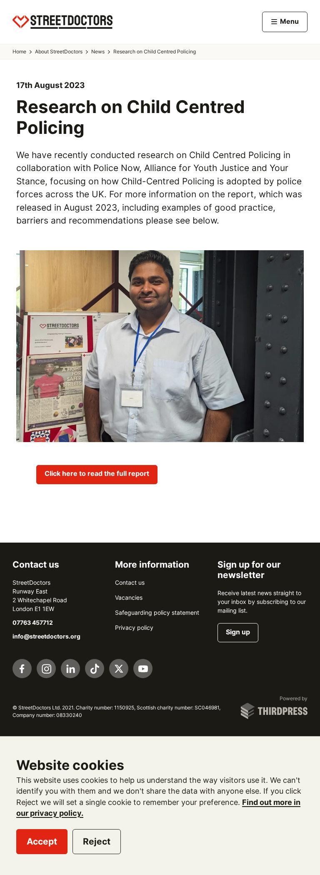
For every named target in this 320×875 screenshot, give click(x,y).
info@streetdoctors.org (46, 636)
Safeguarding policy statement (157, 613)
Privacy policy (134, 628)
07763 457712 (32, 623)
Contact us (130, 583)
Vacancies (128, 598)
